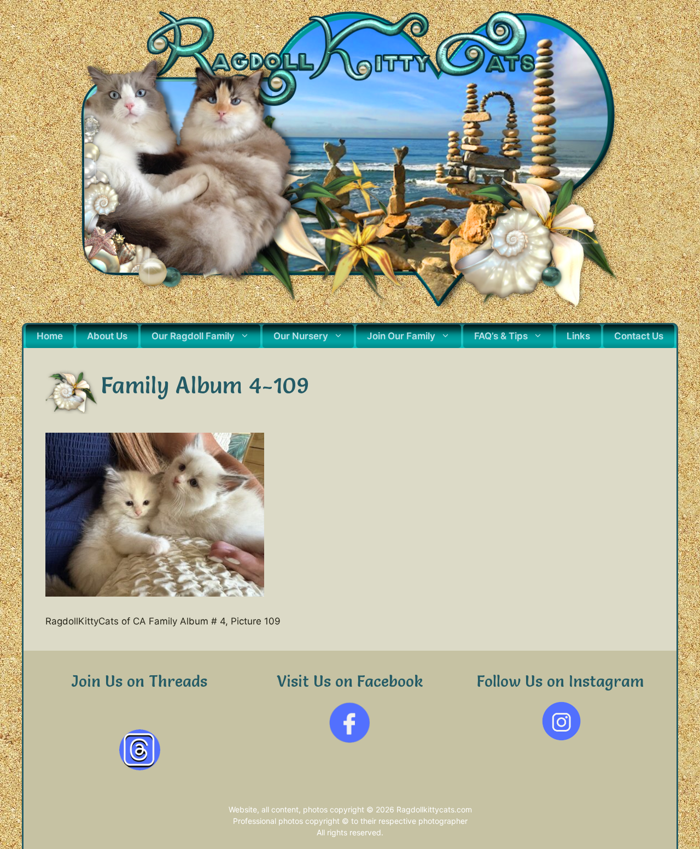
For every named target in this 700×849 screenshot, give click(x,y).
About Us (107, 336)
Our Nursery (300, 336)
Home (50, 336)
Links (578, 336)
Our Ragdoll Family (193, 336)
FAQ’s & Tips (501, 336)
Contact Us (638, 336)
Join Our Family (401, 336)
